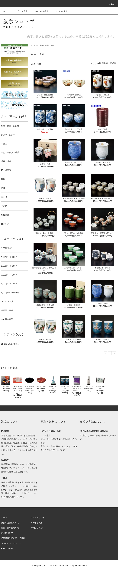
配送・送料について (10, 528)
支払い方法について (10, 522)
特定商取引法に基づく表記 (13, 538)
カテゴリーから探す (21, 11)
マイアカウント (38, 517)
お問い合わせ (37, 528)
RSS (3, 548)
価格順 (105, 63)
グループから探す (41, 11)
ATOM (10, 548)
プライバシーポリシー (11, 543)
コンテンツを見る (60, 11)
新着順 (113, 63)
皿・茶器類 (40, 45)
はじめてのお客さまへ (11, 344)
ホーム (5, 11)
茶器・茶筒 (50, 45)
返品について (7, 533)
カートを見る (37, 522)
